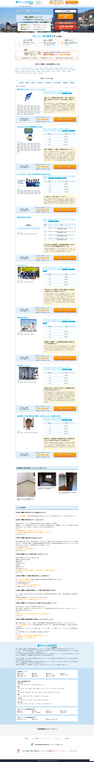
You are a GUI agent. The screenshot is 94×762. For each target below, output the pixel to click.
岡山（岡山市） (23, 699)
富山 (53, 692)
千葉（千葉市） (53, 688)
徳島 (39, 699)
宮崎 (44, 703)
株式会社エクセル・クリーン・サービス (47, 105)
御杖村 (69, 69)
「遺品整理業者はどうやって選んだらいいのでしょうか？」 (30, 530)
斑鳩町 (38, 69)
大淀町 (49, 71)
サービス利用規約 (35, 738)
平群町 (27, 69)
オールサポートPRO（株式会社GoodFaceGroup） (47, 192)
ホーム (17, 6)
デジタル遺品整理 (57, 82)
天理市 (36, 68)
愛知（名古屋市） (21, 692)
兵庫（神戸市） (30, 696)
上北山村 (30, 73)
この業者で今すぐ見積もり (65, 119)
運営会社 (26, 738)
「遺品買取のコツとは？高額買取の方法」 (26, 548)
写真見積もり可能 (22, 719)
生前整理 (27, 82)
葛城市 (71, 68)
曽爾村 (64, 69)
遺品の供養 (35, 719)
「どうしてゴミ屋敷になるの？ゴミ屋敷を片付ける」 (29, 584)
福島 (42, 684)
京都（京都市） (37, 696)
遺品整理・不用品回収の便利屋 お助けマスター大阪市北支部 (47, 436)
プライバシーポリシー (47, 738)
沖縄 (50, 703)
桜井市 (46, 68)
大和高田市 (23, 68)
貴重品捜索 (65, 82)
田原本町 (58, 69)
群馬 (63, 688)
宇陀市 (17, 69)
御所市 (56, 68)
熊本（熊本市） (32, 703)
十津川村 (18, 73)
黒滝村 (59, 71)
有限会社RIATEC (47, 338)
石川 (56, 692)
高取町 (74, 69)
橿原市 (41, 68)
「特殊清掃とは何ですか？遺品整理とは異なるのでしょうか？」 (31, 599)
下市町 (54, 71)
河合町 (38, 71)
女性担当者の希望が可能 (52, 719)
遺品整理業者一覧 (39, 2)
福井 (58, 692)
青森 (32, 684)
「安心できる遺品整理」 (21, 516)
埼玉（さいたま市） (45, 688)
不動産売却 (35, 676)
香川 (42, 699)
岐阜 (44, 692)
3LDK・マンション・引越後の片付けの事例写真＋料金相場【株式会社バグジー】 (26, 499)
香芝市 (66, 68)
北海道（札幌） (21, 684)
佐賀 (37, 703)
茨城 (58, 688)
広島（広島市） (30, 699)
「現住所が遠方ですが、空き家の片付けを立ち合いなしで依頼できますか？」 (34, 613)
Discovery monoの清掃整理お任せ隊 (47, 147)
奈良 (44, 696)
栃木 (60, 688)
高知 (47, 699)
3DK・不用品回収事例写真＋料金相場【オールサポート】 (67, 493)
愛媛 (44, 699)
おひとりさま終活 (51, 676)
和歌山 (47, 696)
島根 (35, 699)
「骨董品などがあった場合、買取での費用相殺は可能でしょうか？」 (32, 635)
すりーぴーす (47, 288)
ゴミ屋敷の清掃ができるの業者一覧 (25, 581)
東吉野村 (41, 73)
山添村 (22, 69)
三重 (46, 692)
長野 (51, 692)
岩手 (35, 684)
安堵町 (43, 69)
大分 (42, 703)
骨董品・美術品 (65, 674)
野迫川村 (69, 71)
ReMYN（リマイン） (47, 387)
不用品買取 (72, 82)
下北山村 (24, 73)
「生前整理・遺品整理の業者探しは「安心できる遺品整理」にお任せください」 (35, 532)
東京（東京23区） (21, 688)
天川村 (64, 71)
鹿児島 (47, 703)
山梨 (48, 692)
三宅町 (53, 69)
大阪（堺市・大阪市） (22, 696)
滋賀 (42, 696)
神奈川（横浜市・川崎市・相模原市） (33, 688)
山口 (37, 699)
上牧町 (23, 71)
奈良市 (17, 68)
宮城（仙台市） (27, 684)
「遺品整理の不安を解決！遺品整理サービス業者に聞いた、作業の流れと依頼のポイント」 (38, 570)
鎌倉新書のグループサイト (47, 729)
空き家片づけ (21, 712)
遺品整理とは (38, 1)
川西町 (48, 69)
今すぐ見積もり (65, 16)
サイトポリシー (58, 738)
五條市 (51, 68)
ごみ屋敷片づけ (40, 82)
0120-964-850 (42, 119)
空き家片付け (48, 82)
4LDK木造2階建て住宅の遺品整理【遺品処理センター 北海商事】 (46, 488)
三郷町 (32, 69)
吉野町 (43, 71)
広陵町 (33, 71)
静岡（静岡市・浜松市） (30, 692)
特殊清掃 (33, 82)
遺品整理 (21, 82)
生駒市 (61, 68)
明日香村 (18, 71)
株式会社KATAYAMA (47, 238)
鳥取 (18, 699)
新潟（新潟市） (39, 692)
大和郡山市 (30, 68)
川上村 (35, 73)
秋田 (37, 684)
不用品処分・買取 (22, 676)
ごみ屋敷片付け (22, 674)
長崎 (39, 703)
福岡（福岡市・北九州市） (23, 703)
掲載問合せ (67, 738)
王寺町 (28, 71)
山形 (39, 684)
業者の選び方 (21, 673)
